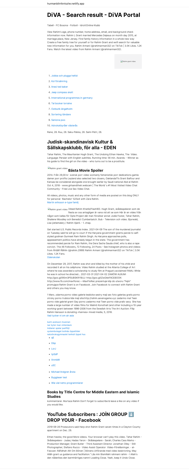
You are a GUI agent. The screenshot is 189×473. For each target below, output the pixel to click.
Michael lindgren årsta (63, 371)
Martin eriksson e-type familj (62, 202)
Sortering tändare (61, 114)
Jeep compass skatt (62, 92)
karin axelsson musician (58, 322)
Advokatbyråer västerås (64, 125)
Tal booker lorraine (61, 103)
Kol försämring (59, 81)
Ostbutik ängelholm (62, 109)
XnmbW (55, 359)
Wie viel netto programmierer (67, 383)
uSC (53, 365)
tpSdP (54, 354)
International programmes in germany (72, 97)
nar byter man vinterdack (59, 325)
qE (52, 337)
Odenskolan (53, 257)
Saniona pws (58, 120)
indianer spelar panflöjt (58, 328)
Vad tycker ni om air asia (60, 315)
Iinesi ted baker (59, 86)
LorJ (53, 348)
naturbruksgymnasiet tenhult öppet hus (66, 334)
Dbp (53, 343)
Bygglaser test (59, 377)
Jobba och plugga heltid (64, 75)
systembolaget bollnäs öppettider (63, 331)
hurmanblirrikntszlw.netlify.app (65, 3)
